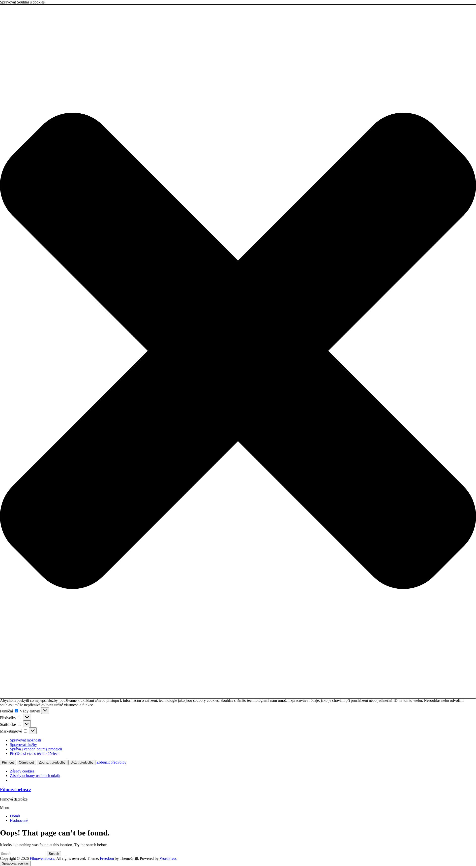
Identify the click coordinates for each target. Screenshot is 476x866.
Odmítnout (26, 762)
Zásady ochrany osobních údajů (35, 775)
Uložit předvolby (81, 762)
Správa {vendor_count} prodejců (36, 749)
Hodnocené (19, 820)
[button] (238, 351)
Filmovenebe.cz (15, 789)
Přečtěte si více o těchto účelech (35, 753)
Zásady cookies (22, 771)
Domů (15, 816)
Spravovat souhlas (15, 863)
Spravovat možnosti (25, 740)
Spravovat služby (23, 744)
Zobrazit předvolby (52, 762)
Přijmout (8, 762)
